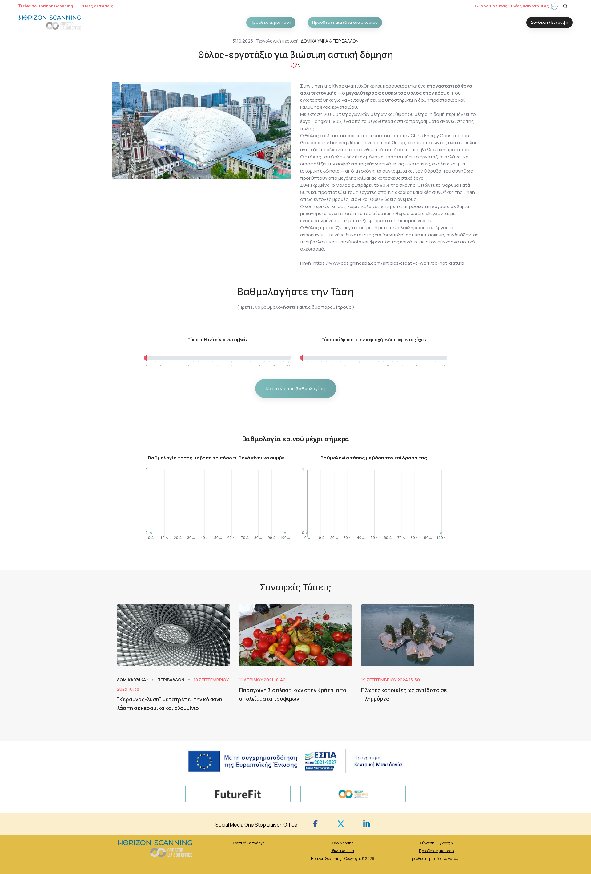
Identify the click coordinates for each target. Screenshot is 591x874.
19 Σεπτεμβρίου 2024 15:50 (390, 680)
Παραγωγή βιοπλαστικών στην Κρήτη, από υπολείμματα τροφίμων (292, 694)
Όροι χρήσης (342, 843)
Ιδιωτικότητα (342, 850)
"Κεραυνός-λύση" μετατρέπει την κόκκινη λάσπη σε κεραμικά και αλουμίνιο (169, 704)
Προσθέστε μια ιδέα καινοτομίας (436, 858)
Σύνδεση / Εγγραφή (436, 843)
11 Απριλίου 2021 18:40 (262, 680)
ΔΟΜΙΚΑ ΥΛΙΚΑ (314, 41)
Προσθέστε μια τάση (436, 850)
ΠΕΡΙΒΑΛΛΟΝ (346, 41)
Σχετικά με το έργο (248, 843)
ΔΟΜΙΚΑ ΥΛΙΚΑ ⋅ (133, 680)
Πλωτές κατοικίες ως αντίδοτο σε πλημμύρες (404, 694)
